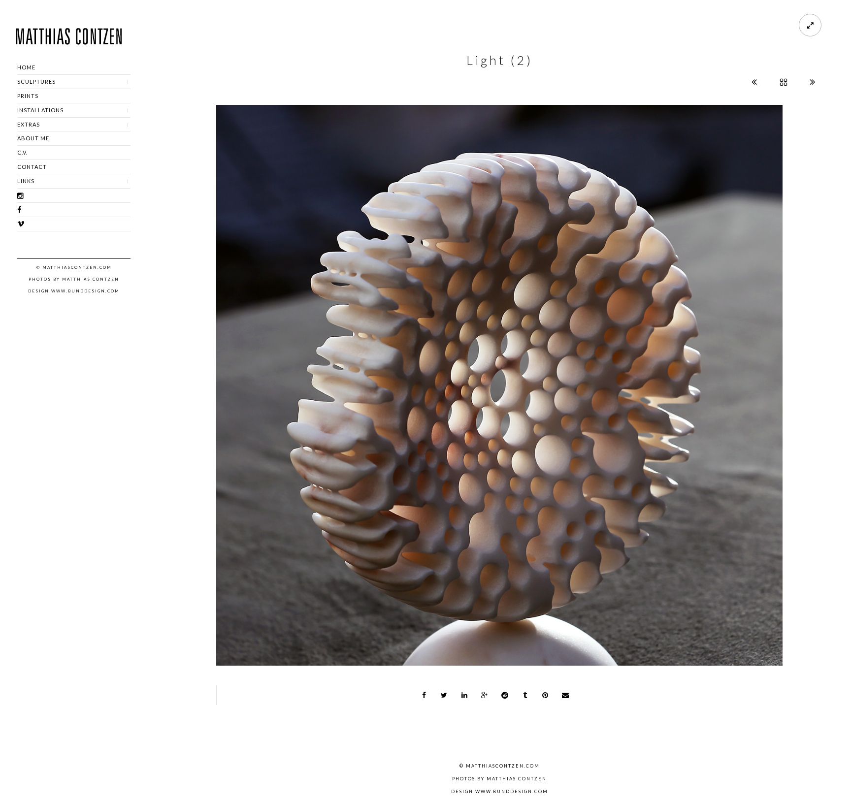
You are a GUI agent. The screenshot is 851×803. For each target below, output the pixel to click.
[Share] (424, 695)
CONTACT (32, 166)
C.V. (22, 152)
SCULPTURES (36, 81)
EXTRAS (28, 124)
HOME (26, 67)
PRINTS (27, 96)
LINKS (25, 181)
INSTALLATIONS (40, 110)
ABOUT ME (33, 138)
